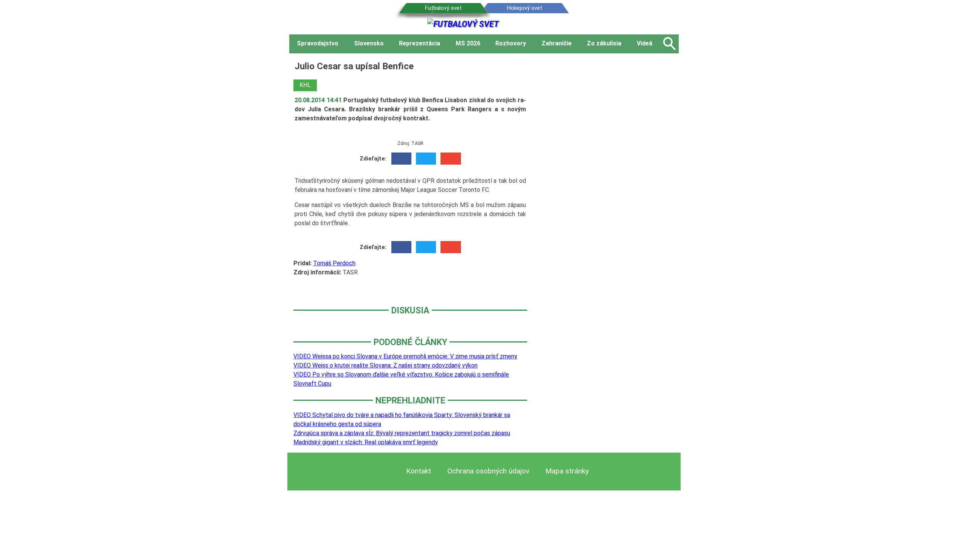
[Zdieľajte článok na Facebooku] (401, 159)
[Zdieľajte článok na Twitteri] (426, 159)
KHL (305, 85)
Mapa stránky (567, 471)
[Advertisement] (609, 172)
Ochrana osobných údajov (488, 471)
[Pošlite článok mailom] (451, 159)
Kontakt (418, 471)
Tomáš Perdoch (334, 263)
